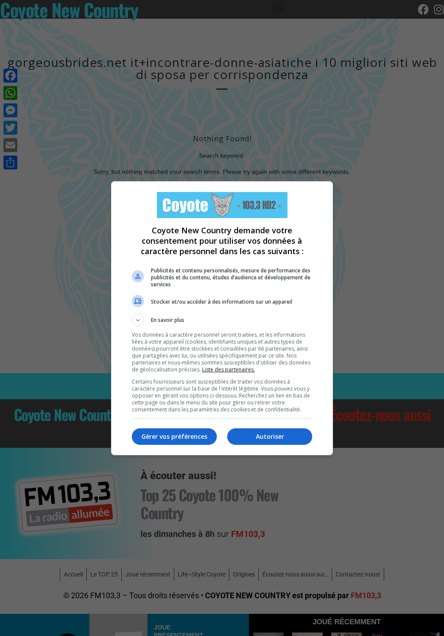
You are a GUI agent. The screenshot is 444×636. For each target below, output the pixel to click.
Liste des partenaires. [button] (228, 369)
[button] (222, 320)
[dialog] (222, 318)
